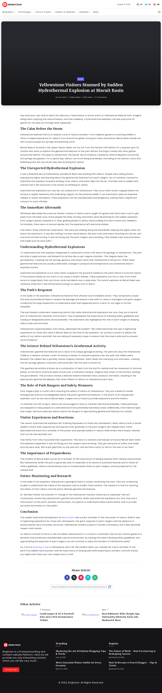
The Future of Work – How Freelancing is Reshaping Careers (132, 652)
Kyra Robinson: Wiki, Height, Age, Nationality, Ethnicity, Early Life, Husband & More (121, 616)
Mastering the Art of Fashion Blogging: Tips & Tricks (81, 652)
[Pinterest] (157, 4)
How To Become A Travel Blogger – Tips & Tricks (133, 664)
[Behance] (148, 4)
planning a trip (40, 547)
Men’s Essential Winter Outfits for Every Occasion (78, 664)
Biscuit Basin (68, 517)
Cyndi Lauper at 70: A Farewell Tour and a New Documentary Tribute (57, 616)
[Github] (140, 4)
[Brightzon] (12, 4)
